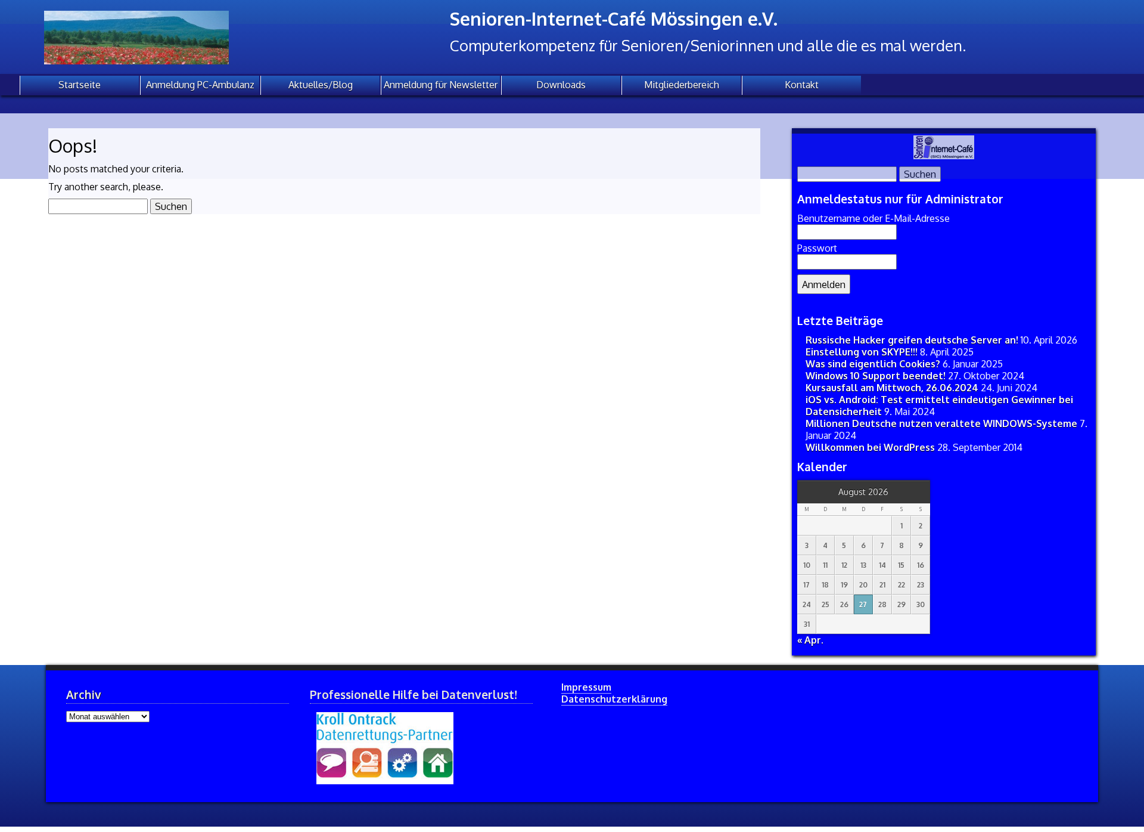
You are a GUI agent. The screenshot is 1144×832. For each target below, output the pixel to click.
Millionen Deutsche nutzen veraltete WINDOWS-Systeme (941, 423)
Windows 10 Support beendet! (876, 376)
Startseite (79, 85)
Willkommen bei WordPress (870, 447)
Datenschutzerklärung (614, 699)
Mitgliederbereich (681, 85)
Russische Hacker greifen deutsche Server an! (912, 340)
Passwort (817, 248)
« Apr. (810, 640)
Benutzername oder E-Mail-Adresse (873, 218)
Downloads (561, 85)
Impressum (586, 687)
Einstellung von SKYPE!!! (862, 352)
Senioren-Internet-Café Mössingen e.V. (614, 18)
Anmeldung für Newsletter (441, 85)
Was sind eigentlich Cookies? (873, 364)
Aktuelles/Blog (320, 85)
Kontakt (802, 85)
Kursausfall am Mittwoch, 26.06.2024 (892, 388)
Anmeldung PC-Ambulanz (200, 85)
